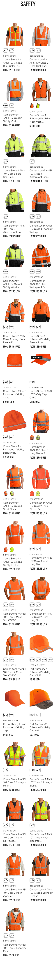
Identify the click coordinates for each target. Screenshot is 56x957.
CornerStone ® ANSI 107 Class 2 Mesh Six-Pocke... (14, 837)
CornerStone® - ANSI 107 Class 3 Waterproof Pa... (39, 284)
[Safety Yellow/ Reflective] (38, 493)
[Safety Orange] (32, 105)
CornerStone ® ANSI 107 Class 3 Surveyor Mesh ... (14, 782)
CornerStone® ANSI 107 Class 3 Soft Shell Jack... (14, 173)
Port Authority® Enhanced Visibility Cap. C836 (40, 672)
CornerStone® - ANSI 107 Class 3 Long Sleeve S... (39, 450)
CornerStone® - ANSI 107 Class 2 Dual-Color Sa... (12, 62)
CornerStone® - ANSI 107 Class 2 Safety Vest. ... (12, 118)
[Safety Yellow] (38, 105)
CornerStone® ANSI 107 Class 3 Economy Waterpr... (41, 229)
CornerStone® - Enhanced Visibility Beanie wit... (13, 449)
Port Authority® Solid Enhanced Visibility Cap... (14, 727)
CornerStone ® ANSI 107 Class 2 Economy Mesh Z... (41, 892)
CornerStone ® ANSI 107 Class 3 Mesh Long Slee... (41, 561)
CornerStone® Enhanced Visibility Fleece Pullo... (40, 339)
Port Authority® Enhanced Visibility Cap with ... (40, 727)
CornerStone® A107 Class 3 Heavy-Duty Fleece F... (14, 339)
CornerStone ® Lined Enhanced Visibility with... (14, 394)
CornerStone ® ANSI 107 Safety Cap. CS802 (41, 394)
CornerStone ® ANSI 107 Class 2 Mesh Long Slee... (41, 617)
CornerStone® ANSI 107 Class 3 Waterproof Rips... (41, 173)
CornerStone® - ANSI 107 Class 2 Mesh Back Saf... (39, 62)
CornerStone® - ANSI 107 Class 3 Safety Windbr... (12, 284)
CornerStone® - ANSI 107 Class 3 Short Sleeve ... (12, 506)
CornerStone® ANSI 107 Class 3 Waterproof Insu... (14, 229)
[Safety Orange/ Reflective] (32, 493)
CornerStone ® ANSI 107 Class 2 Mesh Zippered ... (41, 837)
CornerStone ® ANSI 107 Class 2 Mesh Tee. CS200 (14, 672)
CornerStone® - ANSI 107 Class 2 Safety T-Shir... (12, 561)
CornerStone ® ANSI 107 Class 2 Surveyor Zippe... (41, 782)
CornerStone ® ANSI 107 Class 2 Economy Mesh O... (14, 948)
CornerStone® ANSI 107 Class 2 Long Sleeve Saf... (41, 506)
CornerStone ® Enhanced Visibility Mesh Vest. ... (40, 118)
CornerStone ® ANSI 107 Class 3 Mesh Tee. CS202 (14, 617)
